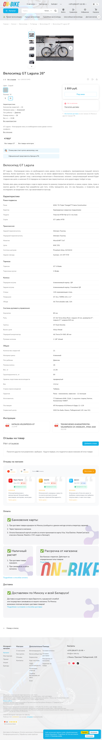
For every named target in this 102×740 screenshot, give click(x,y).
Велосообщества (35, 654)
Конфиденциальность (11, 734)
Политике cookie (56, 736)
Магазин (19, 646)
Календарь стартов (33, 669)
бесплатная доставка (72, 114)
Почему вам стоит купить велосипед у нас (23, 150)
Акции (5, 662)
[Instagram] (69, 663)
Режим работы (7, 701)
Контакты (19, 660)
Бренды (6, 666)
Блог (31, 681)
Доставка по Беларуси (11, 732)
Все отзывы (88, 471)
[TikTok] (78, 663)
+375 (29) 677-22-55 (77, 4)
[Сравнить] (92, 79)
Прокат (6, 659)
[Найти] (55, 10)
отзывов (30, 717)
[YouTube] (74, 663)
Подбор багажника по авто (34, 675)
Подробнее (44, 562)
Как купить (20, 654)
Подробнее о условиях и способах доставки (24, 607)
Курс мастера (34, 660)
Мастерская (7, 656)
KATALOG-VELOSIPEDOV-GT (23, 424)
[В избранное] (88, 79)
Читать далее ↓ (12, 500)
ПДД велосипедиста (35, 664)
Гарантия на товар (46, 665)
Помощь (45, 646)
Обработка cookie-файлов (28, 734)
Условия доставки (45, 655)
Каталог (6, 653)
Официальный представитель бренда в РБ (24, 156)
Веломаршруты (35, 651)
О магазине (20, 651)
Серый (5, 90)
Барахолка (33, 657)
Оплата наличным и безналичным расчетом (35, 732)
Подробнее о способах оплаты (15, 578)
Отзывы (19, 657)
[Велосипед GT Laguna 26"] (55, 48)
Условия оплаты (48, 651)
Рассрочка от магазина (47, 660)
